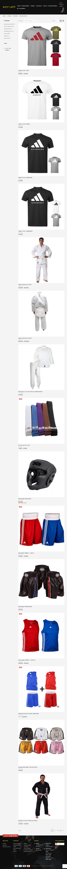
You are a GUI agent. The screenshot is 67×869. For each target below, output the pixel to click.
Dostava (25, 843)
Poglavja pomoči (16, 845)
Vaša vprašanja (27, 848)
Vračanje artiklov (27, 845)
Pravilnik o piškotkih (16, 866)
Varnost (14, 851)
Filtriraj (7, 50)
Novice (60, 3)
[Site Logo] (9, 7)
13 (58, 830)
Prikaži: (53, 20)
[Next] (63, 830)
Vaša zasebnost (24, 866)
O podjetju (61, 4)
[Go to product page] (41, 46)
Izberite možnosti (62, 25)
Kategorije (38, 5)
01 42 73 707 (13, 836)
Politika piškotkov (27, 851)
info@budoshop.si (49, 846)
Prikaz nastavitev (32, 863)
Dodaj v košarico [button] (62, 453)
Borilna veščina (25, 5)
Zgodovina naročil (6, 846)
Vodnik (14, 846)
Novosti (45, 5)
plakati (5, 36)
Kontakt (61, 6)
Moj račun (5, 845)
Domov (19, 5)
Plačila (14, 849)
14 (60, 830)
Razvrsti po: (20, 20)
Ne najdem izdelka (28, 849)
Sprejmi (8, 863)
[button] (38, 853)
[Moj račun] (63, 8)
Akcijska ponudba (52, 5)
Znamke (32, 5)
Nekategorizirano (8, 31)
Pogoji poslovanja (17, 843)
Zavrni (20, 863)
